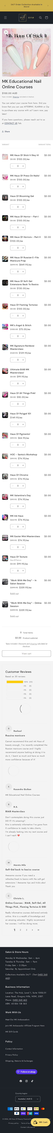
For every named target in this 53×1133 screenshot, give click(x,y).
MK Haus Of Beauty (16, 1119)
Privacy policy (14, 1123)
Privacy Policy (11, 1054)
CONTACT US (10, 123)
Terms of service (27, 1123)
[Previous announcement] (5, 6)
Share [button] (7, 131)
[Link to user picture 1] (13, 771)
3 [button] (26, 929)
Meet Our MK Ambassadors (17, 1019)
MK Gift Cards (11, 1031)
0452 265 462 (20, 1000)
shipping (33, 643)
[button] (5, 18)
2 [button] (20, 929)
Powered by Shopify (31, 1119)
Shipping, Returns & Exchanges (19, 1061)
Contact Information (14, 1048)
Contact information (28, 1127)
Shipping (16, 97)
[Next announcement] (48, 6)
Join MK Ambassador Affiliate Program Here (24, 1025)
